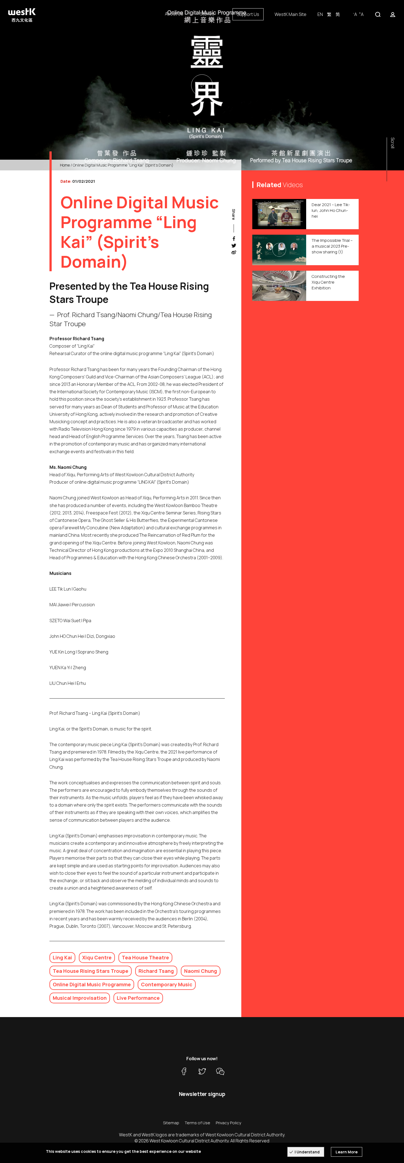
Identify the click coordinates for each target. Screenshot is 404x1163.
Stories (207, 14)
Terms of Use (197, 1123)
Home (65, 165)
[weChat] (220, 1071)
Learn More (347, 1151)
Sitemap (171, 1123)
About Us (174, 14)
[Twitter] (202, 1071)
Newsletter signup (202, 1094)
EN (320, 14)
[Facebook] (184, 1071)
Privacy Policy (228, 1123)
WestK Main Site (290, 14)
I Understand (307, 1151)
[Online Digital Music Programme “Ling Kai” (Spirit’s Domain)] (202, 85)
